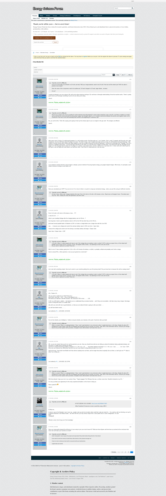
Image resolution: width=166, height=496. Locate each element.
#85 (130, 317)
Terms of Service (121, 457)
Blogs (41, 15)
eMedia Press (73, 20)
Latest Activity (38, 69)
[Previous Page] (124, 75)
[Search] (132, 8)
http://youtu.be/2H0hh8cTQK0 (99, 403)
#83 (130, 266)
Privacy (113, 457)
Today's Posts (36, 18)
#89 (130, 426)
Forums (35, 15)
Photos (36, 72)
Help (100, 457)
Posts (35, 67)
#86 (130, 341)
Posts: (38, 93)
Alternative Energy (44, 52)
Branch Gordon (39, 193)
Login (132, 1)
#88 (130, 398)
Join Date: (37, 91)
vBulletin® (126, 462)
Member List (45, 18)
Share (40, 95)
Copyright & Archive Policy (77, 465)
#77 (130, 109)
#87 (130, 368)
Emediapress (77, 15)
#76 (130, 79)
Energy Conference (65, 15)
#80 (130, 186)
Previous (114, 452)
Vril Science (87, 15)
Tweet (40, 97)
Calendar (51, 18)
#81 (130, 210)
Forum (37, 52)
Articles (48, 15)
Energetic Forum (97, 15)
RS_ (39, 217)
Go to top (130, 457)
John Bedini (52, 52)
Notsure (39, 144)
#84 (130, 290)
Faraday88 (39, 405)
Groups (55, 15)
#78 (130, 138)
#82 (130, 238)
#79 (130, 162)
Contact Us (106, 457)
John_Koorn (39, 86)
